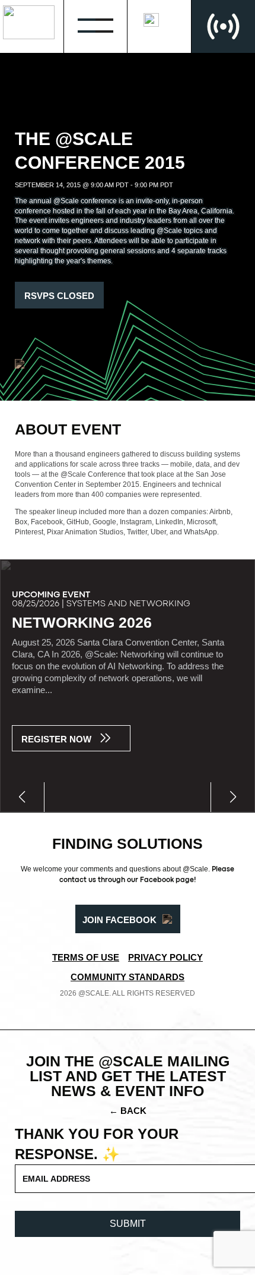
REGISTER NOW (56, 739)
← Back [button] (127, 1111)
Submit (128, 1224)
